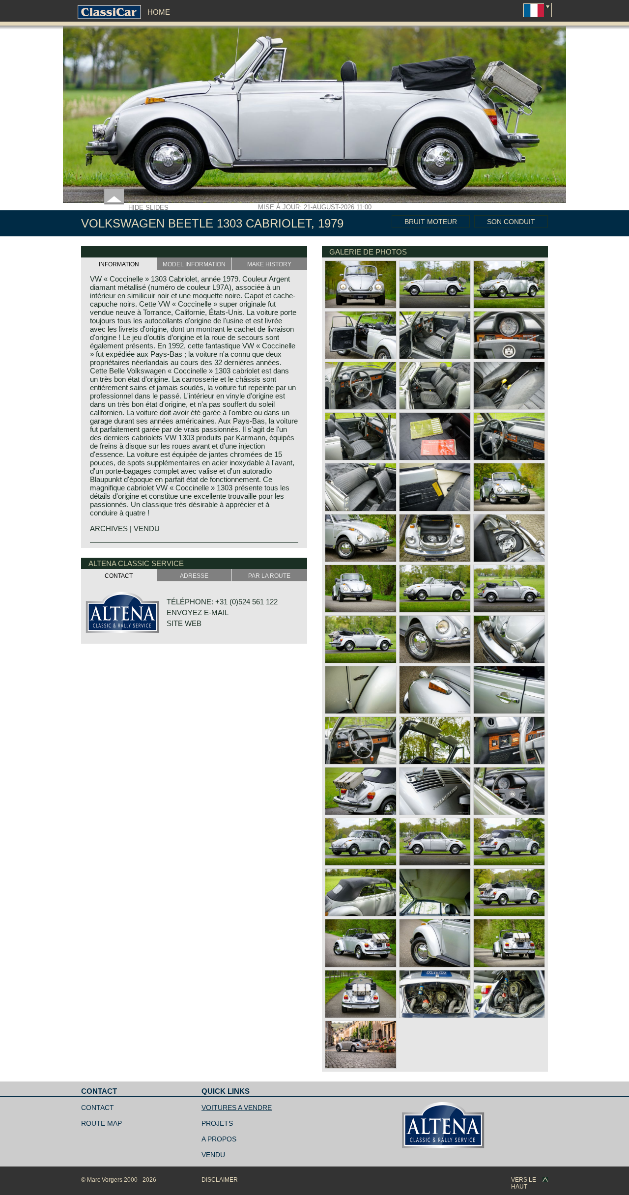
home (158, 12)
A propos (218, 1139)
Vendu (213, 1155)
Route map (101, 1123)
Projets (217, 1123)
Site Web (184, 623)
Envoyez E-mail (198, 612)
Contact (97, 1107)
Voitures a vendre (236, 1107)
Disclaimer (219, 1179)
